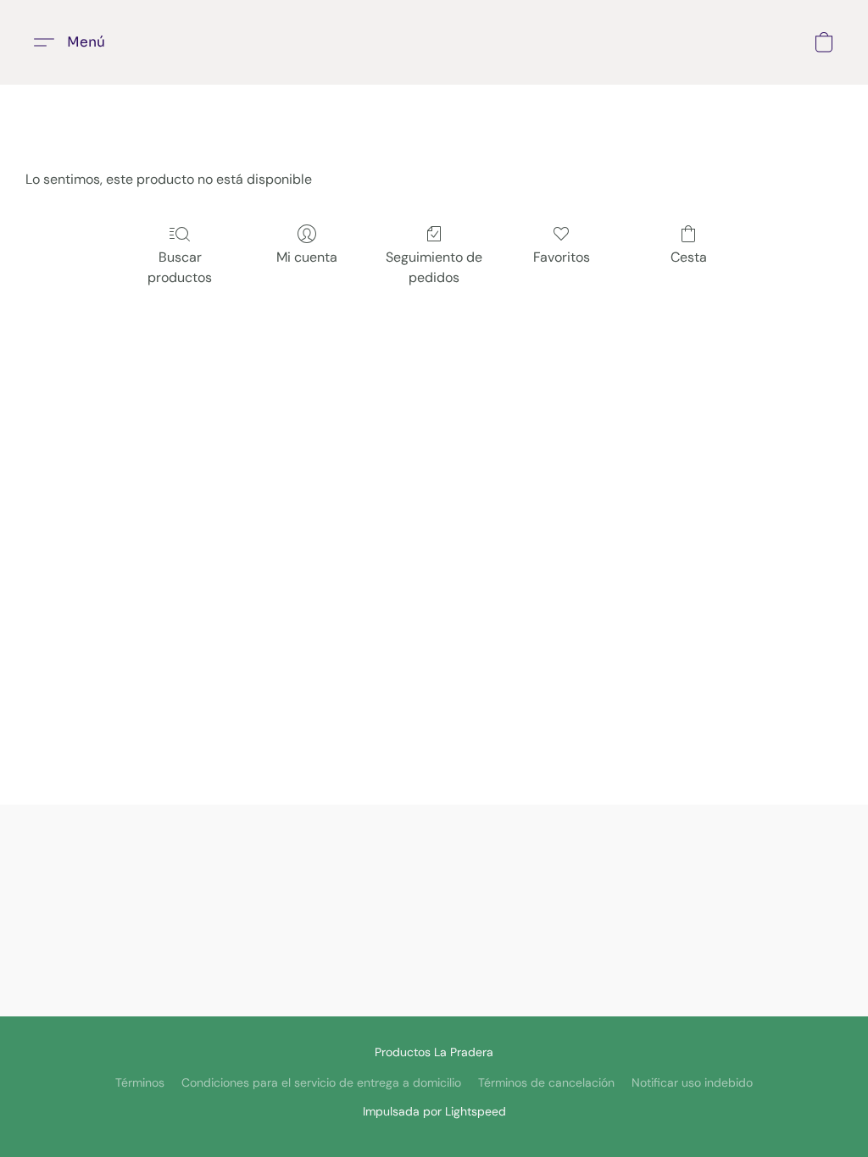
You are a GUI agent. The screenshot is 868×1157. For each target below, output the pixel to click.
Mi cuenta (306, 257)
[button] (76, 42)
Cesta (688, 257)
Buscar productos (179, 267)
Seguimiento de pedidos (434, 267)
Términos (139, 1082)
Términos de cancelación (546, 1082)
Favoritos (561, 257)
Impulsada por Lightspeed (434, 1111)
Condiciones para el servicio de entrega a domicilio (321, 1082)
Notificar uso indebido (692, 1082)
